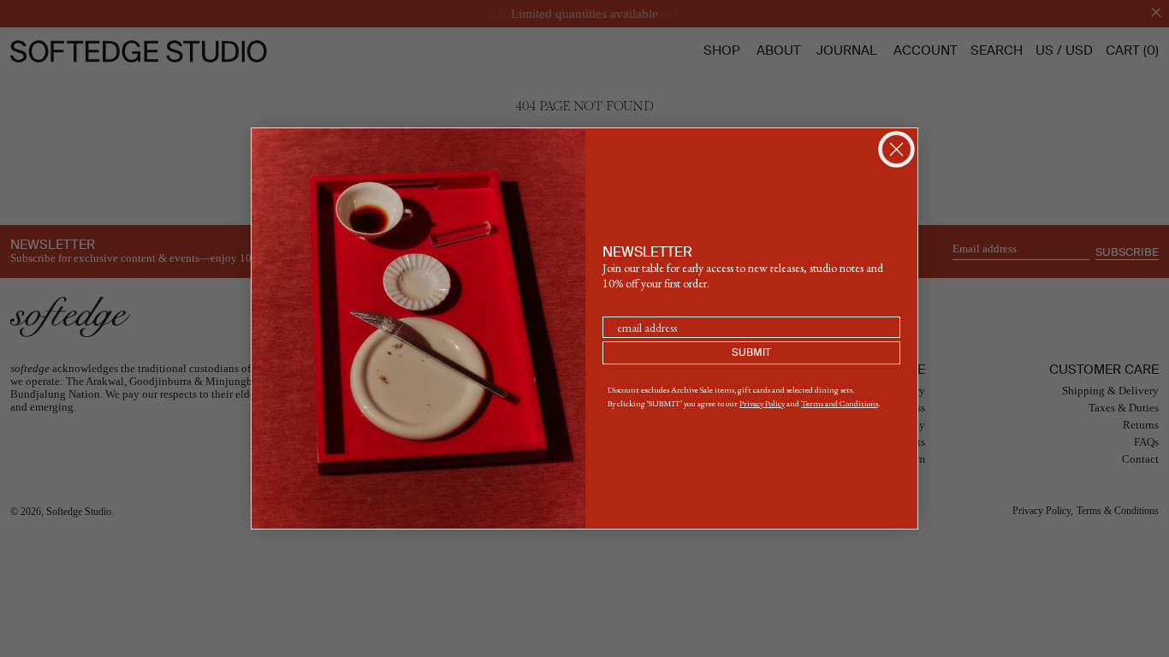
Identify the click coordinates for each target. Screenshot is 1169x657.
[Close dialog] (896, 149)
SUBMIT (751, 353)
